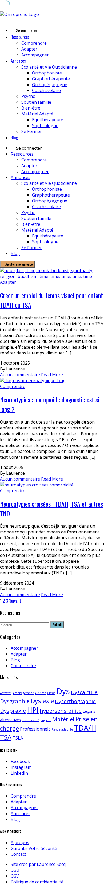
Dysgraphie (15, 701)
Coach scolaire (46, 90)
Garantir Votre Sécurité (34, 848)
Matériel (63, 719)
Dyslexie (42, 700)
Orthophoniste (47, 73)
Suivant (15, 601)
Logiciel (46, 720)
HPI (33, 710)
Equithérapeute (47, 120)
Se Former (31, 131)
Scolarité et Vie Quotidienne (49, 67)
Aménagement (23, 693)
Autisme (40, 693)
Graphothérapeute (51, 79)
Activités (5, 693)
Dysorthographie (75, 701)
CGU (15, 870)
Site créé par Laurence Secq (38, 864)
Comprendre (34, 43)
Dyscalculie (84, 692)
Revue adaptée (62, 729)
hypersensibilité (61, 710)
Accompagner (35, 55)
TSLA (18, 738)
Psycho (28, 96)
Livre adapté (30, 720)
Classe (51, 693)
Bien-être (30, 108)
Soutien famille (36, 102)
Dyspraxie (13, 710)
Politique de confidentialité (37, 882)
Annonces (18, 61)
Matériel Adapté (37, 114)
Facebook (20, 761)
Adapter (29, 49)
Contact (18, 854)
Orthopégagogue (49, 84)
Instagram (21, 767)
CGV (15, 876)
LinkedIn (19, 773)
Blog (14, 137)
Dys (63, 691)
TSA (5, 737)
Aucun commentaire (20, 375)
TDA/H (85, 728)
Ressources (20, 37)
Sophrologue (45, 125)
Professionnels (35, 729)
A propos (20, 842)
